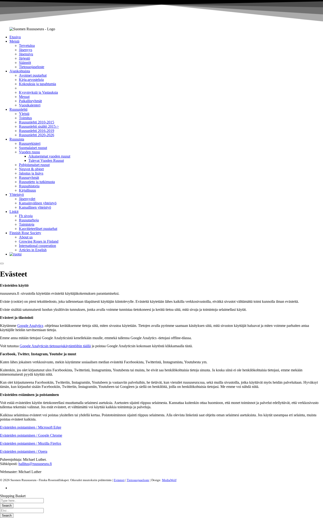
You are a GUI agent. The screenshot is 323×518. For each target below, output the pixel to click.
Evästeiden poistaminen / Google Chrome (31, 435)
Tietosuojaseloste (138, 480)
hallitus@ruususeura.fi (35, 464)
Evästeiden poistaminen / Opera (23, 451)
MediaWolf (169, 480)
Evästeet (119, 480)
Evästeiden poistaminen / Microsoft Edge (30, 427)
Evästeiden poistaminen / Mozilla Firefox (30, 443)
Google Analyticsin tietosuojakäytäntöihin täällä (55, 346)
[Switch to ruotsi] (15, 254)
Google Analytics (30, 326)
